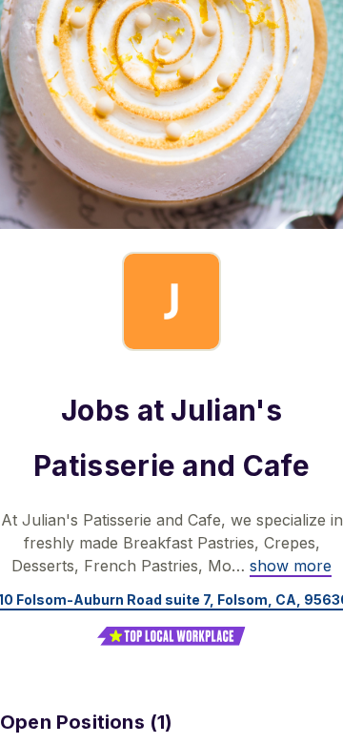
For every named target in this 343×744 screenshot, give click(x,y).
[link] (291, 565)
